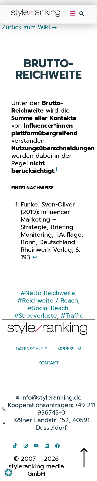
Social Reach (50, 308)
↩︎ (34, 257)
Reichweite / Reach (50, 300)
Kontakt (48, 363)
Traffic (74, 315)
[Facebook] (57, 445)
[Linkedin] (47, 445)
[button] (8, 472)
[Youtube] (36, 445)
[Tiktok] (15, 445)
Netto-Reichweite (50, 293)
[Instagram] (25, 445)
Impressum (69, 348)
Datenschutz (31, 348)
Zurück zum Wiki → (29, 27)
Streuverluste (38, 315)
